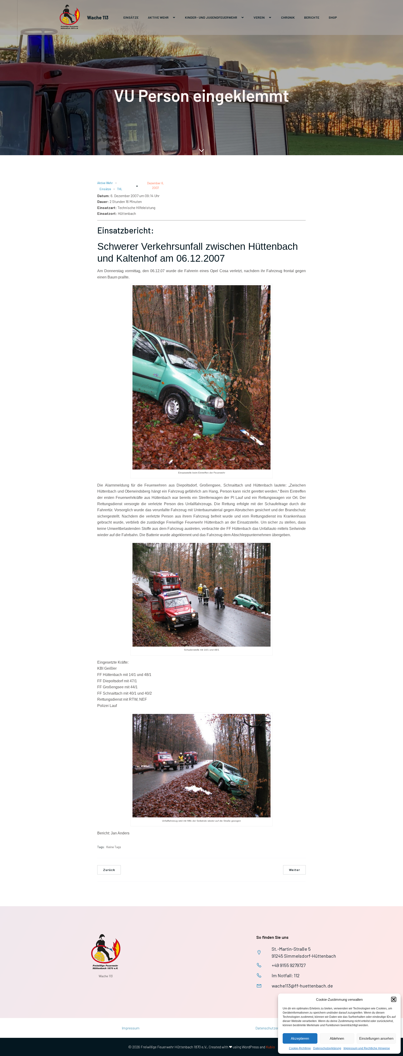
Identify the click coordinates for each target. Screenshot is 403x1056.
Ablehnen (337, 1038)
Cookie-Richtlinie (300, 1048)
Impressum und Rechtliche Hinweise (367, 1048)
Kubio (270, 1047)
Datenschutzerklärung (327, 1048)
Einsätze (131, 17)
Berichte (311, 17)
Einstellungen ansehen (376, 1038)
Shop (333, 17)
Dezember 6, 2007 (155, 185)
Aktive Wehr (105, 183)
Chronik (288, 17)
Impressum (130, 1028)
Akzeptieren (300, 1038)
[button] (393, 999)
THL (119, 189)
